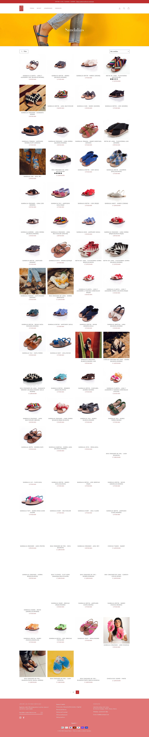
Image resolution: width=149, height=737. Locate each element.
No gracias (74, 393)
